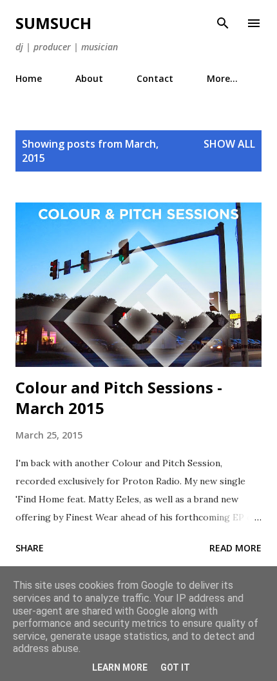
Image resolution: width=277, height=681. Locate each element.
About (89, 78)
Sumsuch (53, 23)
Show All (229, 144)
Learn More (120, 667)
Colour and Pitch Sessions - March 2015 (118, 398)
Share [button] (29, 548)
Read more (235, 548)
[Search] (223, 23)
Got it (175, 667)
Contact (155, 78)
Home (28, 78)
